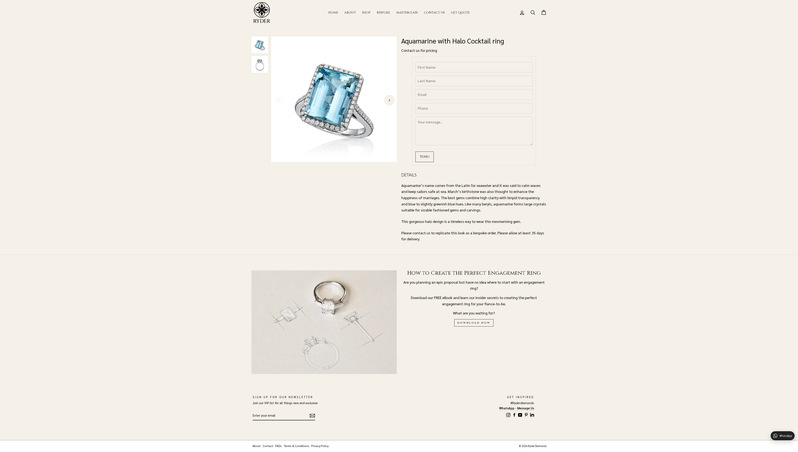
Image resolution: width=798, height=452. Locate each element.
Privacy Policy (320, 446)
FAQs (278, 446)
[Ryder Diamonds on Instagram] (508, 414)
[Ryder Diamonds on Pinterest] (526, 414)
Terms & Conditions (296, 446)
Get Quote (460, 12)
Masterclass (407, 12)
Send (424, 156)
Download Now (473, 322)
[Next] (389, 100)
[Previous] (278, 100)
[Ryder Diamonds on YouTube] (520, 414)
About (350, 12)
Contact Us (434, 12)
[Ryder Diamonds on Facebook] (514, 414)
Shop (366, 12)
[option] (334, 99)
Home (333, 12)
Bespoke (383, 12)
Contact (268, 446)
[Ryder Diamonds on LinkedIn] (532, 414)
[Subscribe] (312, 416)
